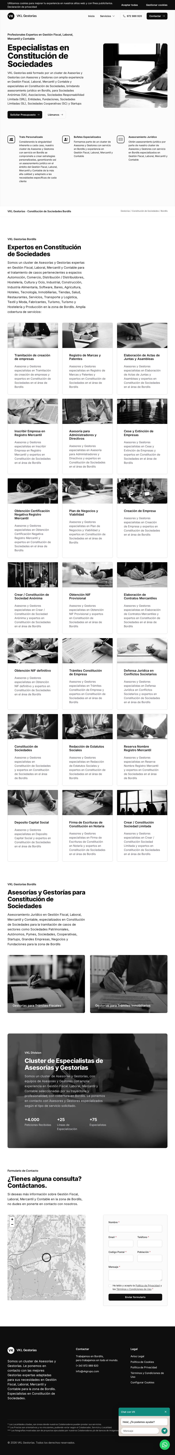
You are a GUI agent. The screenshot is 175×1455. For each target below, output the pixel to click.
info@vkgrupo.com (87, 1371)
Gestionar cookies (156, 4)
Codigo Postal (117, 1251)
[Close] (165, 1412)
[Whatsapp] (165, 1445)
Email (113, 1237)
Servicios (105, 16)
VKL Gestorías (26, 16)
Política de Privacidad (148, 1285)
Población (144, 1251)
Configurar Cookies (142, 1382)
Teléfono (143, 1237)
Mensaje (114, 1266)
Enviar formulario (135, 1297)
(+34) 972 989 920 (87, 1365)
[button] (46, 1257)
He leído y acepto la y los (137, 1287)
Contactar (155, 16)
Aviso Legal (137, 1356)
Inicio (91, 16)
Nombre (114, 1222)
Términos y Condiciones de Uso (133, 1289)
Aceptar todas (129, 4)
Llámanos (53, 114)
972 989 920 (134, 16)
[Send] (164, 1431)
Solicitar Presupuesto (23, 114)
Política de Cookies (142, 1362)
